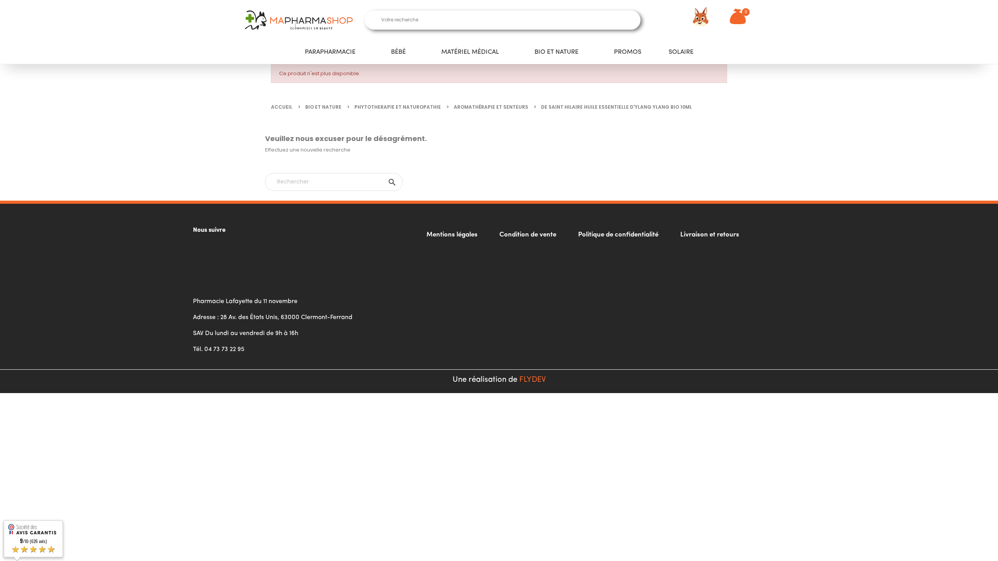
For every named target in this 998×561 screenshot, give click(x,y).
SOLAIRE (681, 52)
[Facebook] (202, 250)
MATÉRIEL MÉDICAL (470, 52)
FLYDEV (532, 380)
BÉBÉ (398, 52)
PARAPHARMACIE (330, 52)
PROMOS (627, 52)
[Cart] (737, 16)
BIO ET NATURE (556, 52)
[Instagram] (224, 250)
